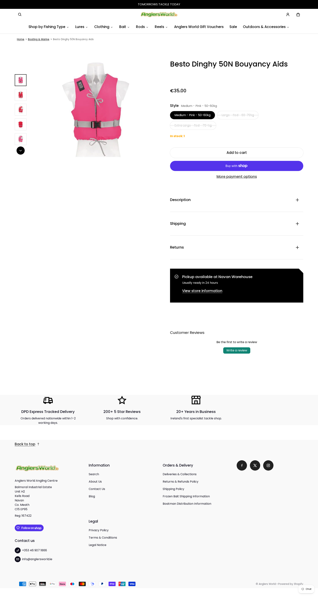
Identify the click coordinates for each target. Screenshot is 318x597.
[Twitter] (255, 465)
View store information (202, 290)
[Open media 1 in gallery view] (20, 80)
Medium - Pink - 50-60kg (192, 115)
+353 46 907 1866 (34, 550)
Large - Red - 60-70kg (238, 115)
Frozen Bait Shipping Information (186, 496)
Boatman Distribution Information (187, 504)
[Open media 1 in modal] (96, 110)
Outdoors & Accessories (264, 26)
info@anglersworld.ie (37, 559)
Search (94, 474)
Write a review (236, 350)
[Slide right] (21, 150)
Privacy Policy (99, 530)
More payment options (237, 176)
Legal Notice (97, 545)
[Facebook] (242, 465)
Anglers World (267, 584)
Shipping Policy (173, 489)
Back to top (25, 444)
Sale (233, 26)
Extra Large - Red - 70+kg (193, 125)
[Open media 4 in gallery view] (20, 124)
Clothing (101, 26)
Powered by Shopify (290, 584)
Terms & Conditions (103, 537)
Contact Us (97, 489)
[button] (20, 14)
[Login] (288, 14)
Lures (79, 26)
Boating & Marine (38, 39)
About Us (95, 481)
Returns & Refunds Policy (180, 481)
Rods (140, 26)
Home (20, 39)
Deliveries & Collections (180, 474)
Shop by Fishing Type (47, 26)
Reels (159, 26)
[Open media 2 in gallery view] (20, 95)
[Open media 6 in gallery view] (20, 139)
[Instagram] (268, 465)
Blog (92, 496)
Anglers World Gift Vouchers (199, 26)
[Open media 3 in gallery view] (20, 110)
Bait (122, 26)
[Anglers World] (159, 14)
